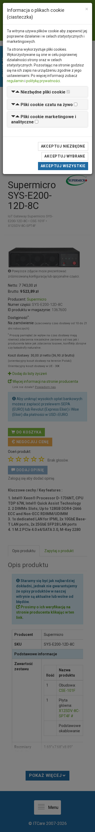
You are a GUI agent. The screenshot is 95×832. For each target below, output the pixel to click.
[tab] (47, 91)
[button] (38, 92)
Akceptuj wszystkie (63, 166)
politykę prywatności (43, 81)
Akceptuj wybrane (64, 156)
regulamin (15, 81)
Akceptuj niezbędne (63, 146)
